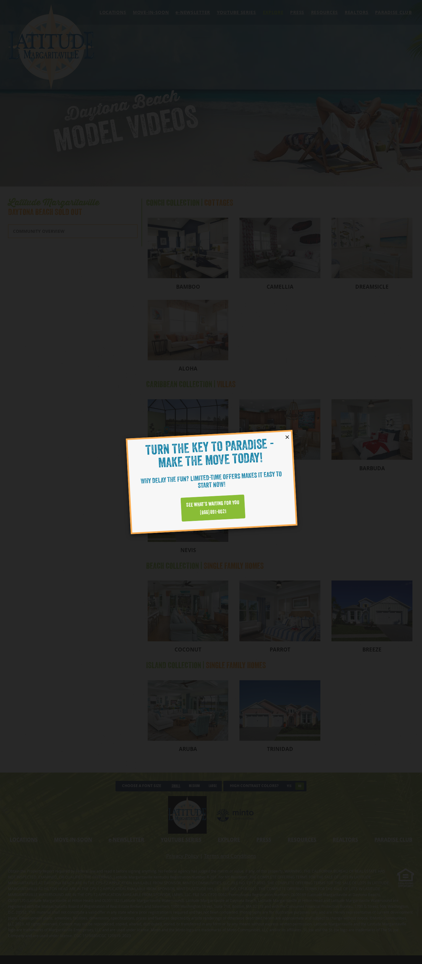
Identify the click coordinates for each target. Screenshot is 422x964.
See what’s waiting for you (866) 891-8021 (212, 508)
